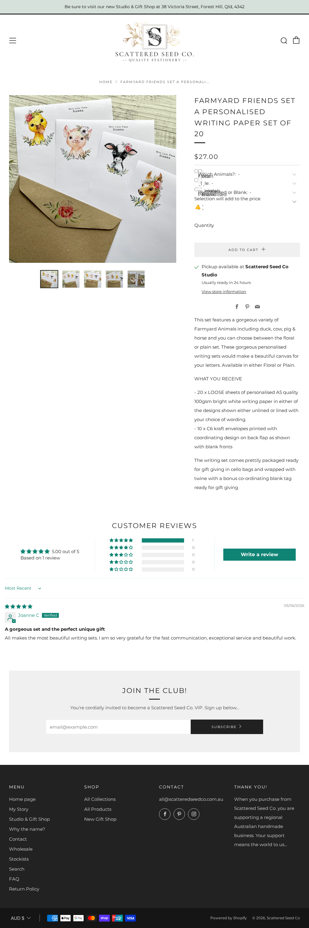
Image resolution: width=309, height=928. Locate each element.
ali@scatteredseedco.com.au (191, 799)
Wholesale (21, 849)
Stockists (19, 859)
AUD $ (17, 918)
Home (106, 82)
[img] (18, 606)
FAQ (14, 879)
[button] (49, 279)
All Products (97, 809)
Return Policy (24, 889)
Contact (18, 839)
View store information (224, 291)
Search (16, 869)
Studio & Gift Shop (29, 819)
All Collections (100, 799)
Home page (22, 799)
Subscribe (224, 727)
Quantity (204, 225)
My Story (18, 809)
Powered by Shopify (228, 918)
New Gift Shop (100, 819)
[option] (93, 179)
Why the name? (27, 829)
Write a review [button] (259, 554)
